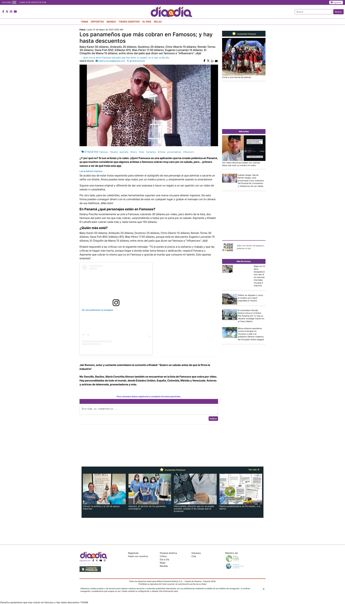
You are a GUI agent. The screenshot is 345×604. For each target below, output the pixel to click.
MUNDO (111, 21)
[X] (97, 560)
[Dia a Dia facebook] (3, 11)
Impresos (196, 553)
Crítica (163, 556)
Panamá (114, 152)
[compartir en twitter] (208, 60)
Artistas (161, 152)
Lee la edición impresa (91, 171)
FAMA (84, 21)
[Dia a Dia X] (7, 11)
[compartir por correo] (216, 60)
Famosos (103, 152)
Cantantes (151, 152)
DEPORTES (97, 21)
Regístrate (133, 553)
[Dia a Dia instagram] (11, 11)
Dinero (133, 152)
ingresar (337, 2)
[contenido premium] (90, 568)
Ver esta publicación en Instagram (97, 310)
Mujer (162, 562)
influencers (188, 152)
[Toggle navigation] (14, 2)
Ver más (253, 469)
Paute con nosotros (138, 556)
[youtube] (101, 560)
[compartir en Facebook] (204, 60)
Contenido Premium (246, 34)
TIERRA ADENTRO (129, 21)
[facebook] (93, 560)
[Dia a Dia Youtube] (15, 11)
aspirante (124, 152)
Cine (194, 556)
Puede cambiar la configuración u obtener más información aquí (150, 591)
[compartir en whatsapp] (212, 60)
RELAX (158, 21)
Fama (141, 152)
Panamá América (168, 553)
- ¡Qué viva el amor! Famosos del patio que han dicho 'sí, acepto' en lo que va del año (125, 57)
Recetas (164, 566)
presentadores (174, 152)
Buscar (338, 11)
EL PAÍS (146, 21)
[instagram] (105, 560)
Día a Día (164, 559)
